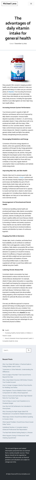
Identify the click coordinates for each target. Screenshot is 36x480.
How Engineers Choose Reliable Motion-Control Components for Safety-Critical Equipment (17, 391)
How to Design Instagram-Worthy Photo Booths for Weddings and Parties (17, 386)
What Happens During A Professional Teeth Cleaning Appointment (16, 436)
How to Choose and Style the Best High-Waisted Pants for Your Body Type (17, 397)
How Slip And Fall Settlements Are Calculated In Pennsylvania (17, 407)
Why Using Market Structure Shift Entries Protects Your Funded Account (18, 381)
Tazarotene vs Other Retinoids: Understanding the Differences (18, 370)
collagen (21, 177)
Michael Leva (9, 4)
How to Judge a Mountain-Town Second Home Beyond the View (17, 376)
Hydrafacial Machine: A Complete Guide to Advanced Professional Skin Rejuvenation (15, 428)
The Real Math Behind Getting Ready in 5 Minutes (18, 432)
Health (7, 330)
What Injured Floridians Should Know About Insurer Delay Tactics (18, 423)
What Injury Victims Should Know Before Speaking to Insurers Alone (18, 418)
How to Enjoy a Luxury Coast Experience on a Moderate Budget (16, 402)
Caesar (11, 43)
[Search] (28, 350)
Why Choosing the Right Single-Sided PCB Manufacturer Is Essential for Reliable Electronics (17, 412)
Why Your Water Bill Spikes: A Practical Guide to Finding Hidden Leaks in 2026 (17, 365)
